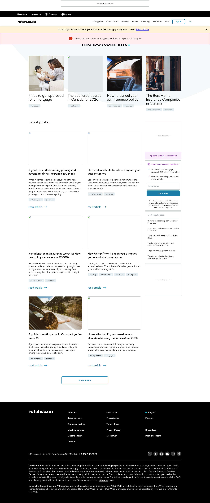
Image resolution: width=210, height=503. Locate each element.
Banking (125, 21)
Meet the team (75, 435)
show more (85, 380)
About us (72, 412)
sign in (178, 22)
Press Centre (112, 418)
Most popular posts (156, 215)
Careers (71, 441)
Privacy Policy (167, 205)
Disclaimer (111, 435)
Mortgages (98, 21)
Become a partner (76, 424)
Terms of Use (153, 205)
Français (149, 418)
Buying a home (95, 355)
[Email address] (163, 186)
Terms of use (112, 424)
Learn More (142, 29)
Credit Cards (112, 21)
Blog (167, 21)
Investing (145, 21)
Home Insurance (154, 110)
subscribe (163, 193)
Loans (135, 21)
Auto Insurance (114, 106)
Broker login (151, 430)
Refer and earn (75, 418)
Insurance (157, 21)
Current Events (106, 275)
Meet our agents (76, 430)
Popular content (153, 435)
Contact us (111, 412)
